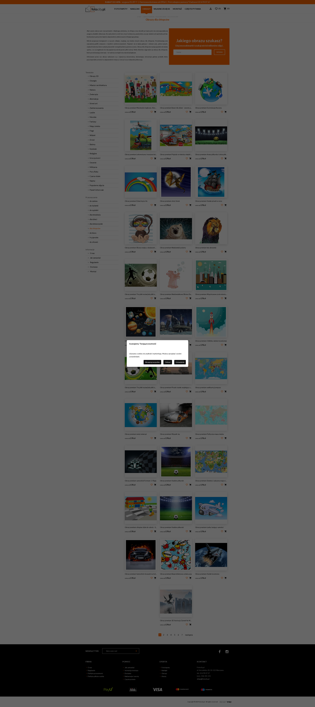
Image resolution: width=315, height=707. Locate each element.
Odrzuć (168, 362)
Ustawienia (180, 362)
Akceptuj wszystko (152, 362)
